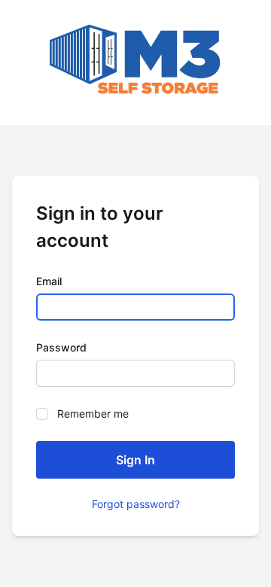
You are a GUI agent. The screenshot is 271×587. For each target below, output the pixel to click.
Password (61, 347)
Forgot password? (136, 503)
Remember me (93, 413)
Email (49, 281)
